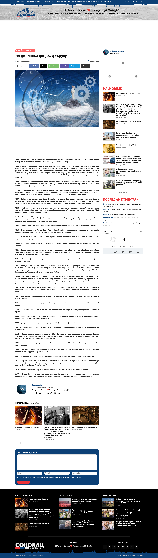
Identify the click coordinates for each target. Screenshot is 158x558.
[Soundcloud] (131, 2)
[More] (92, 66)
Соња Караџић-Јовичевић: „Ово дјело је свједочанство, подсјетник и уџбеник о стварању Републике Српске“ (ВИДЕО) (129, 513)
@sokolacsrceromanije (117, 51)
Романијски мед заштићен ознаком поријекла (122, 214)
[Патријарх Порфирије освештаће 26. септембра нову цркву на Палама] (109, 136)
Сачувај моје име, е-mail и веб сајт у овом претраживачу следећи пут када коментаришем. (50, 477)
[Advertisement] (79, 33)
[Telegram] (133, 2)
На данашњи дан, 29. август (128, 145)
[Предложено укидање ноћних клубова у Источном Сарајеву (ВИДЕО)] (65, 513)
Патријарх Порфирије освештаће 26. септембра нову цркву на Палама (127, 135)
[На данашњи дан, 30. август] (85, 415)
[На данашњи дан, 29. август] (109, 148)
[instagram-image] (109, 62)
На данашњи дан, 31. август (27, 427)
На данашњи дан (28, 51)
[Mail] (40, 393)
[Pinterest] (44, 393)
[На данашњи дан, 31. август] (28, 415)
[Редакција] (23, 389)
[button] (140, 13)
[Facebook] (126, 2)
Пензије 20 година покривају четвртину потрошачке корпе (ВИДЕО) (129, 183)
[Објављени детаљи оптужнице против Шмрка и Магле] (109, 172)
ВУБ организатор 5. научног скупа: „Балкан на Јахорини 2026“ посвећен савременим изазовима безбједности (128, 159)
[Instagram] (128, 2)
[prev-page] (16, 443)
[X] (139, 2)
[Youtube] (141, 2)
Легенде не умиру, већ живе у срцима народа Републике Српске (85, 500)
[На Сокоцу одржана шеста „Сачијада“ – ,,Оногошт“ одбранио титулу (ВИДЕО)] (108, 502)
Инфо (18, 51)
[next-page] (19, 443)
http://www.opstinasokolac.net (42, 387)
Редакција (37, 385)
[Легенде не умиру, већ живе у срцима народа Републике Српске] (65, 502)
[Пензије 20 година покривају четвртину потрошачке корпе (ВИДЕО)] (109, 184)
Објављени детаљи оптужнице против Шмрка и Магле (128, 171)
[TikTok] (136, 2)
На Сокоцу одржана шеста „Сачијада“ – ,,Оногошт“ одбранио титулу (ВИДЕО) (128, 501)
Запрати (139, 52)
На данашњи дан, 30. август (84, 427)
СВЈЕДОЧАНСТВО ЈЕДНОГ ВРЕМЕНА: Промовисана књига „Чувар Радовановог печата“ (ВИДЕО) (128, 524)
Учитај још (122, 192)
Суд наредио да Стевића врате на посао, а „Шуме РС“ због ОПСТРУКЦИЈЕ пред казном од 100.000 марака (84, 524)
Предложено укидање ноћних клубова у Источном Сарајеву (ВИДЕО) (85, 511)
